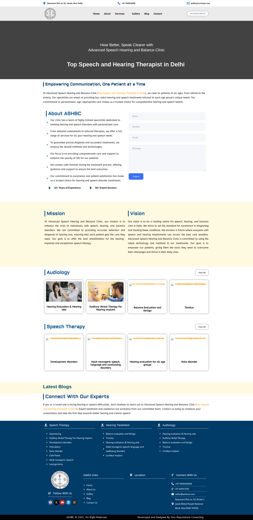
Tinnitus (189, 307)
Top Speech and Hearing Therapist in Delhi (121, 93)
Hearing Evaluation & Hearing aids (64, 308)
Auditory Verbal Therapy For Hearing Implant (105, 308)
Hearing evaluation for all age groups (147, 363)
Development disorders (64, 361)
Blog (146, 13)
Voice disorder (189, 361)
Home (96, 13)
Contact (158, 13)
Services (119, 13)
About (107, 13)
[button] (121, 13)
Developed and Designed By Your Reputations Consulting (170, 517)
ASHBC (70, 517)
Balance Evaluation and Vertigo (147, 309)
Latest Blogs (57, 386)
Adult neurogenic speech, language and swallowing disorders (105, 364)
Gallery (136, 13)
